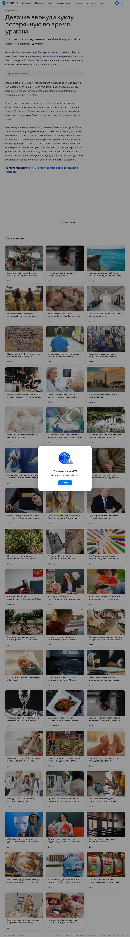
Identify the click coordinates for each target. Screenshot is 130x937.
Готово (65, 483)
